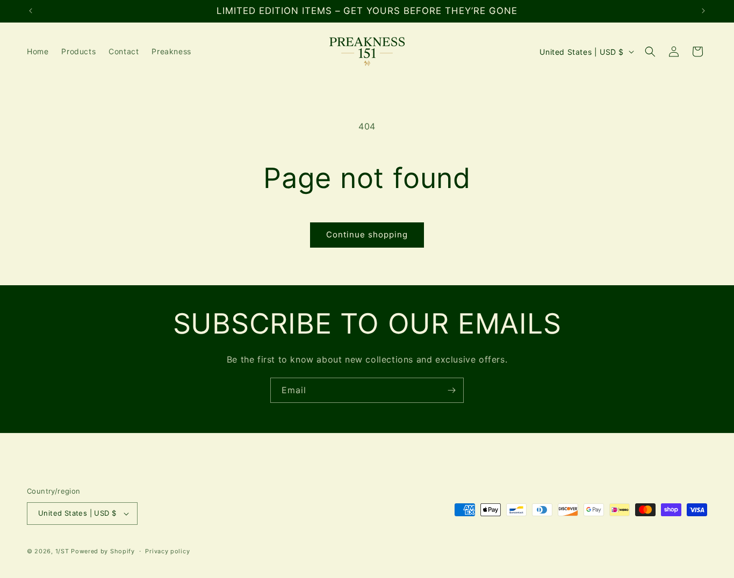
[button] (650, 51)
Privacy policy (167, 551)
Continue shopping (367, 234)
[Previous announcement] (30, 11)
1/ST (62, 551)
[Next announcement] (703, 11)
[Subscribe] (451, 390)
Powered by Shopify (103, 551)
